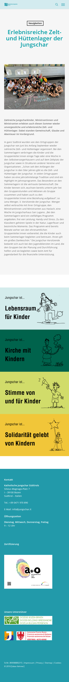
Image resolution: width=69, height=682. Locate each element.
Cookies (57, 662)
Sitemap (48, 662)
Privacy (39, 662)
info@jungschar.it (21, 509)
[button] (63, 4)
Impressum (29, 662)
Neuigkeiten (35, 23)
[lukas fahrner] (17, 666)
